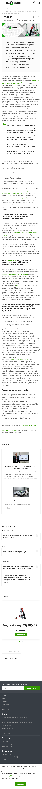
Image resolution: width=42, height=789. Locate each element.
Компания (5, 695)
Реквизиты (5, 709)
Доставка (5, 741)
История (4, 699)
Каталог (5, 714)
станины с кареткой (20, 198)
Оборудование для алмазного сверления (15, 717)
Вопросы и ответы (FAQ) (10, 757)
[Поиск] (39, 3)
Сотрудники (6, 704)
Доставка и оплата (21, 501)
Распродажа (6, 733)
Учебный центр (7, 744)
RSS (38, 17)
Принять (20, 784)
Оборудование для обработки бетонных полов (17, 723)
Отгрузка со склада (8, 746)
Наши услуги (7, 738)
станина (12, 260)
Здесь (10, 776)
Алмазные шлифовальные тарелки (13, 731)
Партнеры (5, 701)
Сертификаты (6, 754)
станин (18, 286)
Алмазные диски (7, 728)
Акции (4, 759)
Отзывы (4, 707)
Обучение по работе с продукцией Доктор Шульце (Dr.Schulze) (21, 467)
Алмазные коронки (8, 725)
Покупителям (7, 751)
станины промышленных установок (15, 274)
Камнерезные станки (9, 720)
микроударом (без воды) (20, 359)
